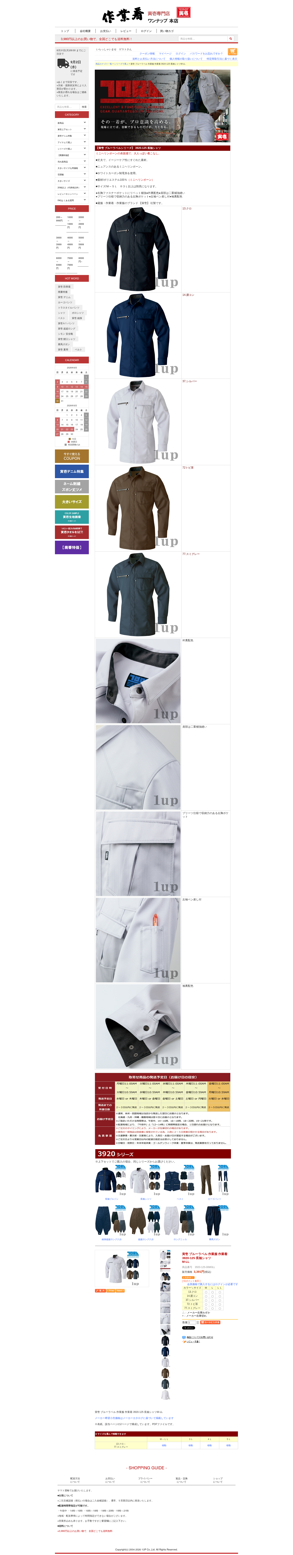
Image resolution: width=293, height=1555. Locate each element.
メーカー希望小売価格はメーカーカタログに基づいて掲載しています (134, 1418)
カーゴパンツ (214, 1199)
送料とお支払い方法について (148, 58)
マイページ (165, 53)
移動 (164, 1445)
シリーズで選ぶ (121, 64)
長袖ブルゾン (111, 1199)
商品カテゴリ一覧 (104, 64)
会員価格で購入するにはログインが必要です (212, 1284)
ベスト (180, 1199)
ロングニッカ (180, 1239)
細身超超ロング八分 (112, 1239)
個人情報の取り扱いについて (186, 58)
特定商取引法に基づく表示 (222, 58)
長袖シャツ (145, 1199)
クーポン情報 (147, 53)
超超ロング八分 (146, 1239)
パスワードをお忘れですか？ (206, 53)
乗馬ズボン (214, 1239)
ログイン (181, 53)
